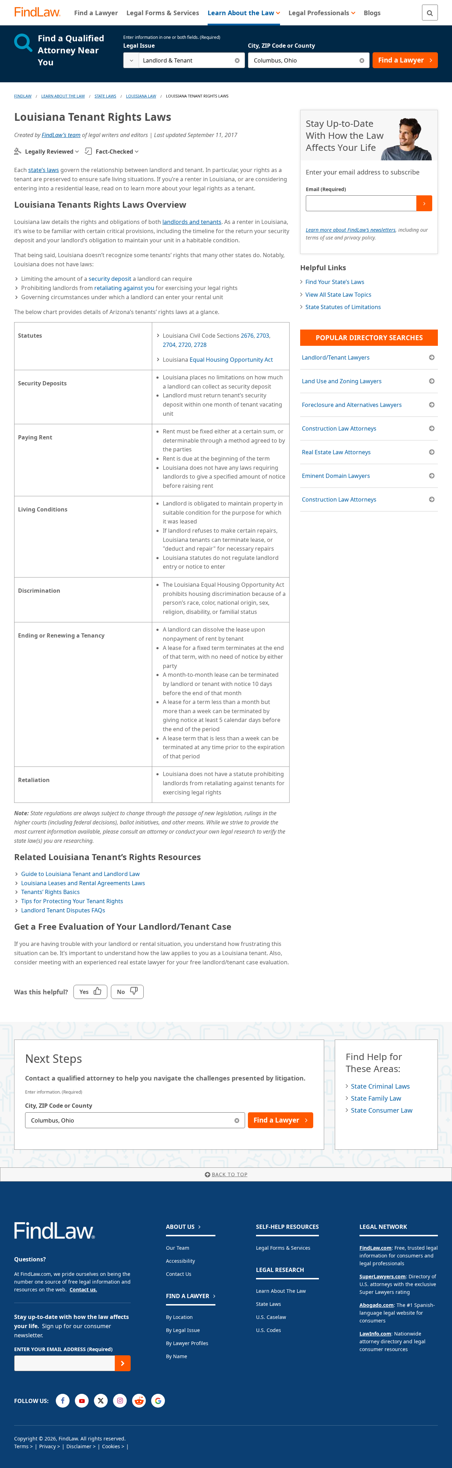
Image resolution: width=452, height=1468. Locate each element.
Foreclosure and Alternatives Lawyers (352, 405)
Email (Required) (326, 189)
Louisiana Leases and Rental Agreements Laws (83, 883)
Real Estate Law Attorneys (336, 452)
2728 (200, 345)
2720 (184, 345)
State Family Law (376, 1098)
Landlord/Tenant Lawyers (336, 357)
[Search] (430, 12)
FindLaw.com (375, 1247)
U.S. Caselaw (271, 1317)
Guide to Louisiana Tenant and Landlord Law (80, 874)
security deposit (110, 279)
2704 (169, 345)
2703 (262, 335)
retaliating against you (124, 288)
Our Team (177, 1247)
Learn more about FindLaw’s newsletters (351, 229)
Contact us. (83, 1289)
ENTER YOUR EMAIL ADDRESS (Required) (63, 1349)
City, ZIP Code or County (281, 45)
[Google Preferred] (158, 1401)
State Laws (105, 96)
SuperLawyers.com (382, 1276)
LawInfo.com (375, 1333)
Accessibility (180, 1260)
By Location (179, 1317)
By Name (176, 1356)
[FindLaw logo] (40, 12)
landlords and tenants (191, 222)
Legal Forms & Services (283, 1247)
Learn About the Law (281, 1291)
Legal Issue (139, 45)
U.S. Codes (268, 1330)
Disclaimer (78, 1446)
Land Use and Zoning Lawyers (342, 381)
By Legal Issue (183, 1330)
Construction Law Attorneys (339, 428)
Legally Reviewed (49, 151)
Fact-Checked (114, 151)
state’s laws (43, 170)
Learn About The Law (63, 96)
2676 (247, 335)
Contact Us (178, 1274)
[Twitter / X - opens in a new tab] (101, 1401)
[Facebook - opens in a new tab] (63, 1401)
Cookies (111, 1446)
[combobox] (184, 60)
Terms (21, 1446)
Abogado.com (376, 1305)
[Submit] (424, 203)
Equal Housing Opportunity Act (231, 359)
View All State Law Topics (338, 294)
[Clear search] (237, 60)
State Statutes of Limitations (343, 307)
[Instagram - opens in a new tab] (120, 1401)
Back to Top (230, 1174)
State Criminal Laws (380, 1086)
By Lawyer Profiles (187, 1343)
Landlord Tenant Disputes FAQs (63, 910)
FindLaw (22, 96)
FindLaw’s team (61, 135)
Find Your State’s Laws (334, 282)
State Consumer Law (381, 1110)
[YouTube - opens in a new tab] (82, 1401)
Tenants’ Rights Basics (50, 892)
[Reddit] (139, 1401)
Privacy (47, 1446)
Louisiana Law (141, 96)
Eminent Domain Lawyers (336, 476)
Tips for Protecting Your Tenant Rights (72, 901)
